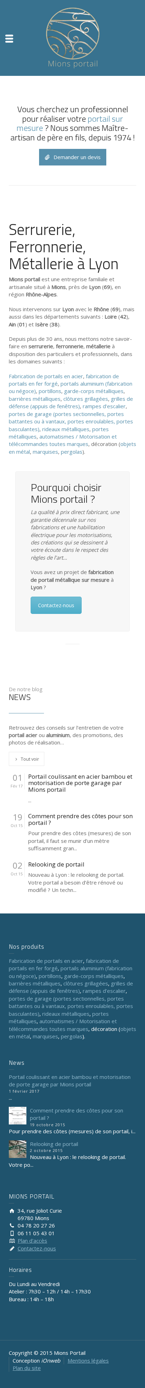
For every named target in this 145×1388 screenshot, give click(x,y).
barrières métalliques (35, 398)
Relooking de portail (56, 864)
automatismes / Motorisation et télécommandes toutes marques (63, 440)
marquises (45, 451)
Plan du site (27, 1367)
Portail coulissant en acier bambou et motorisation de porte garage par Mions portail (80, 783)
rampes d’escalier (104, 406)
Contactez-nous (56, 605)
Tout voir (30, 759)
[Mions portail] (72, 37)
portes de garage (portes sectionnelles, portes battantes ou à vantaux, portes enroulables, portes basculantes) (71, 421)
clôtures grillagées (85, 398)
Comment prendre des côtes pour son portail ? (80, 819)
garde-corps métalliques (94, 390)
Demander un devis (77, 157)
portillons (50, 390)
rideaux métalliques (65, 429)
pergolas (71, 451)
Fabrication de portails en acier (46, 376)
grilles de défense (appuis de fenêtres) (71, 402)
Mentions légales (88, 1360)
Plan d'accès (32, 1240)
